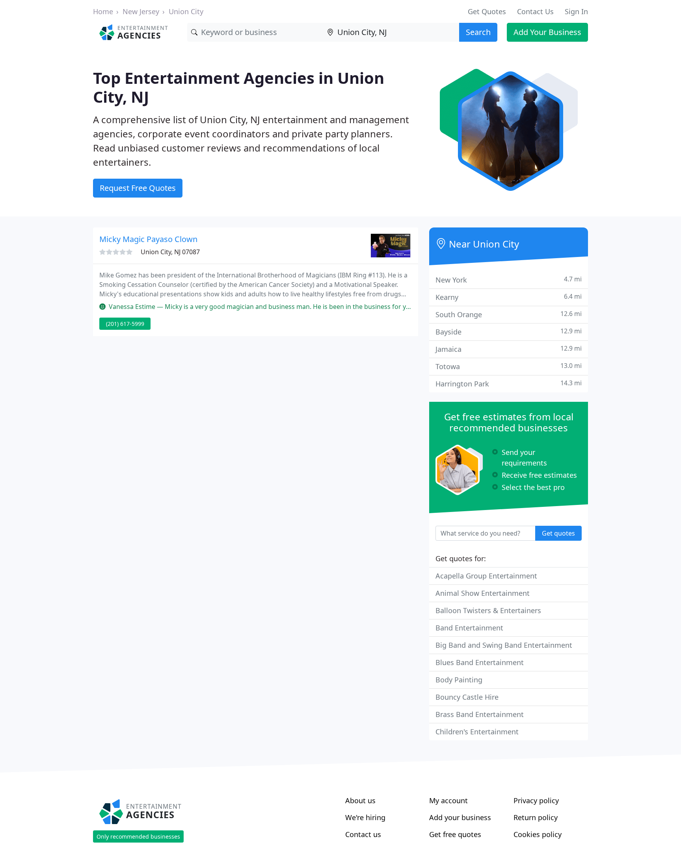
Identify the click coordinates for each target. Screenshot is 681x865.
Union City (186, 11)
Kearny (508, 297)
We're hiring (365, 817)
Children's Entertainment (477, 731)
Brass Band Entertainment (479, 714)
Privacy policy (536, 800)
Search (478, 32)
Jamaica (508, 349)
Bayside (508, 331)
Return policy (536, 817)
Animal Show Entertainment (482, 593)
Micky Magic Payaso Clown (148, 239)
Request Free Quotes (138, 188)
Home (103, 11)
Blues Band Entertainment (479, 662)
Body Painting (458, 679)
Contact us (363, 834)
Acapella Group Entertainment (486, 575)
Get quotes (558, 533)
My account (448, 800)
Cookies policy (538, 834)
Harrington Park (508, 383)
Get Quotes (487, 11)
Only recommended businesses (138, 836)
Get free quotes (455, 834)
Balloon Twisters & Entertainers (488, 610)
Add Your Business (547, 32)
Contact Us (535, 11)
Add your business (460, 817)
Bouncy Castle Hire (467, 697)
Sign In (576, 11)
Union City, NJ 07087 (170, 252)
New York (508, 280)
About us (360, 800)
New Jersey (141, 11)
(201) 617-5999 (125, 323)
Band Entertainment (469, 627)
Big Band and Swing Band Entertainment (503, 645)
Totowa (508, 366)
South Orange (508, 314)
